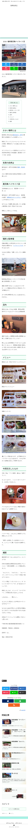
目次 (11, 102)
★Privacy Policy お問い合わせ (14, 823)
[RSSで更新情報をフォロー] (14, 705)
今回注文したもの (14, 119)
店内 (11, 114)
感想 (11, 121)
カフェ (4, 680)
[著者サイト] (8, 701)
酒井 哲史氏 (21, 167)
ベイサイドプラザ (18, 245)
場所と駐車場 (13, 112)
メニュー (12, 117)
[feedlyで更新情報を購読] (20, 701)
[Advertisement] (14, 24)
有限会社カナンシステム (14, 197)
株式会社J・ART (17, 135)
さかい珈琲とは (13, 105)
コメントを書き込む (14, 809)
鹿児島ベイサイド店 (14, 110)
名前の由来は (13, 108)
